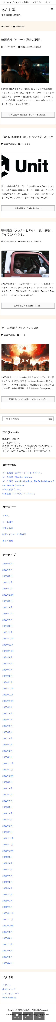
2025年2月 (7, 632)
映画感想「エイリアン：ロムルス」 (19, 493)
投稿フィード (8, 989)
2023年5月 (7, 732)
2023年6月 (7, 726)
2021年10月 (8, 851)
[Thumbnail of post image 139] (26, 71)
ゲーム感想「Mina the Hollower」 (18, 477)
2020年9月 (7, 932)
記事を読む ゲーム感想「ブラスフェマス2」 (28, 399)
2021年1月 (7, 907)
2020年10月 (8, 925)
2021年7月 (7, 869)
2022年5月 (7, 807)
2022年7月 (7, 794)
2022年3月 (7, 819)
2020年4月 (7, 963)
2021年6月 (7, 876)
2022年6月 (7, 801)
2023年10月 (8, 701)
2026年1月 (7, 588)
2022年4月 (7, 813)
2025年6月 (7, 620)
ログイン (6, 985)
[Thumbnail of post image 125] (26, 266)
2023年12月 (8, 688)
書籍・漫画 (7, 540)
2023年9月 (7, 707)
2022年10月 (8, 776)
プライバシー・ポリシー (42, 2)
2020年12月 (8, 913)
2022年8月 (7, 788)
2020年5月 (7, 957)
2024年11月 (7, 645)
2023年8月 (7, 713)
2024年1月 (7, 682)
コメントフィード (10, 993)
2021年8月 (7, 863)
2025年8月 (7, 607)
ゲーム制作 (25, 144)
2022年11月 (7, 769)
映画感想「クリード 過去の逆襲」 (21, 39)
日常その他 (7, 528)
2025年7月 (7, 613)
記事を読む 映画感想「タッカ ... (28, 306)
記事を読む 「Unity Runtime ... (28, 208)
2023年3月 (7, 744)
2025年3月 (7, 626)
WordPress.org (9, 997)
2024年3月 (7, 670)
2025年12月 (8, 595)
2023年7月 (7, 719)
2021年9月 (7, 857)
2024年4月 (7, 663)
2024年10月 (8, 651)
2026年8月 (7, 563)
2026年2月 (7, 582)
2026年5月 (7, 576)
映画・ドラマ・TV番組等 (31, 47)
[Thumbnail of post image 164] (26, 168)
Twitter (26, 2)
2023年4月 (7, 738)
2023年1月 (7, 757)
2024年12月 (8, 638)
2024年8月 (7, 657)
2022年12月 (8, 763)
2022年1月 (7, 832)
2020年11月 (7, 919)
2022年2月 (7, 826)
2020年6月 (7, 950)
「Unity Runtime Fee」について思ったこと (27, 136)
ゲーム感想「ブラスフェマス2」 (20, 327)
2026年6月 (7, 570)
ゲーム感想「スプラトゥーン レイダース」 (22, 473)
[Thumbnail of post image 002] (26, 359)
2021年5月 (7, 882)
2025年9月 (7, 601)
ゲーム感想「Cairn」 (12, 489)
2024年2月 (7, 676)
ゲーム (23, 335)
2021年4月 (7, 888)
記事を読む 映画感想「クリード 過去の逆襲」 (28, 115)
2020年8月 (7, 938)
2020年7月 (7, 944)
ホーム (6, 2)
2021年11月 (7, 844)
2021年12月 (8, 838)
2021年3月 (7, 894)
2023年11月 (7, 695)
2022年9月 (7, 782)
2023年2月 (7, 751)
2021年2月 (7, 901)
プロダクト (16, 2)
